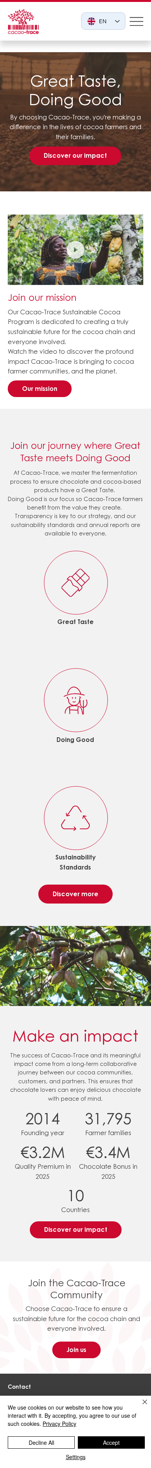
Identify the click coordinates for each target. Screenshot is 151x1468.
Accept (111, 1442)
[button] (129, 275)
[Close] (140, 1406)
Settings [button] (76, 1457)
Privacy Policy (59, 1423)
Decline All (41, 1442)
